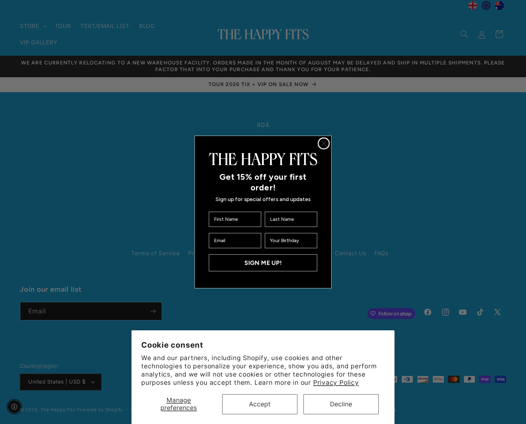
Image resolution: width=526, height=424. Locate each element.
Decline (341, 404)
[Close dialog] (323, 143)
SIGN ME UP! (263, 262)
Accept (260, 404)
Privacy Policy (336, 382)
